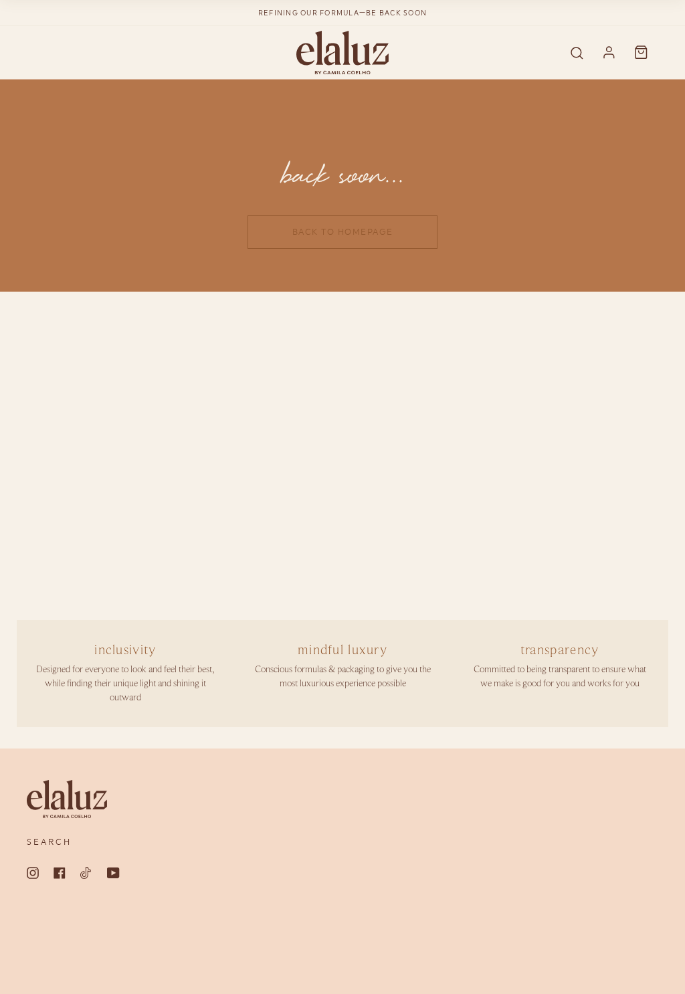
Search (49, 842)
